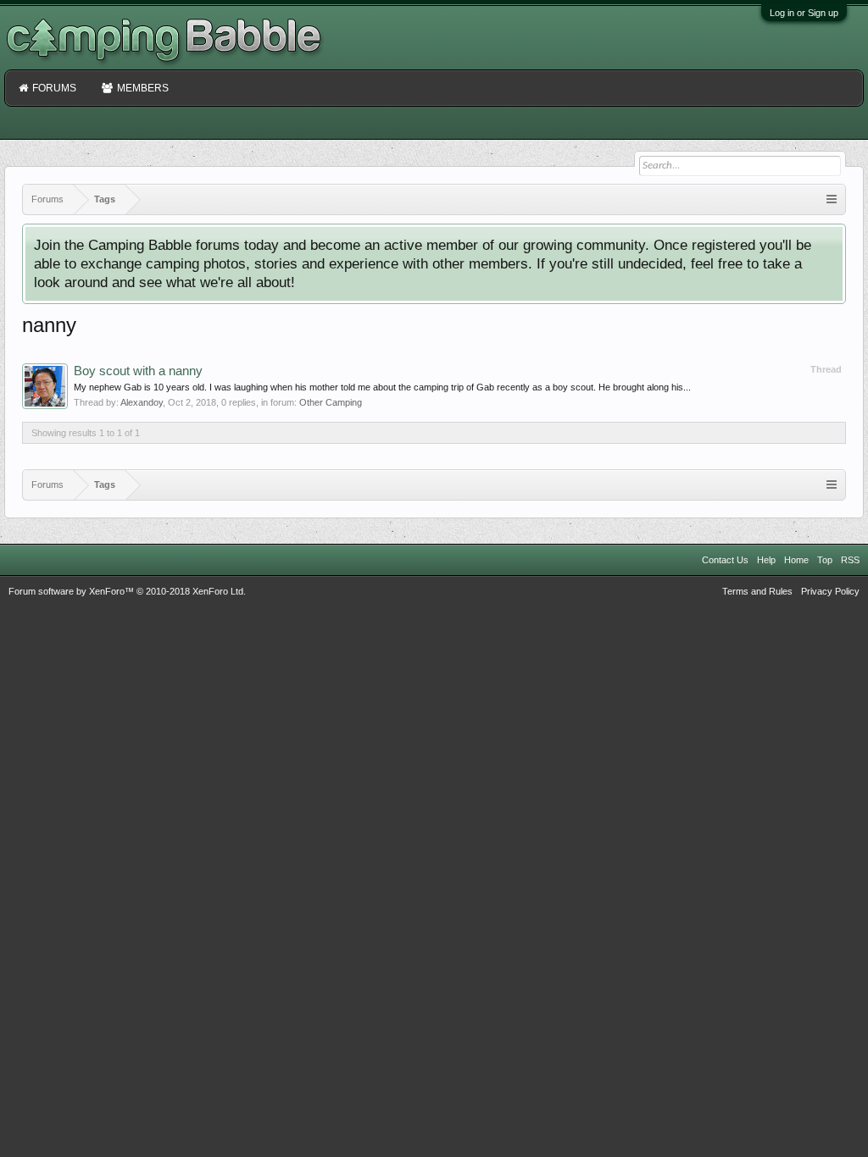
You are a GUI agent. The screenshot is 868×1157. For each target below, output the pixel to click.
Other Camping (330, 402)
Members (143, 88)
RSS (850, 560)
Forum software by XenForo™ (127, 591)
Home (796, 560)
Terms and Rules (757, 591)
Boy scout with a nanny (138, 371)
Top (824, 560)
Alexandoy (141, 402)
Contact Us (725, 560)
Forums (54, 88)
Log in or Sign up (804, 13)
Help (766, 560)
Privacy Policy (830, 591)
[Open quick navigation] (831, 199)
